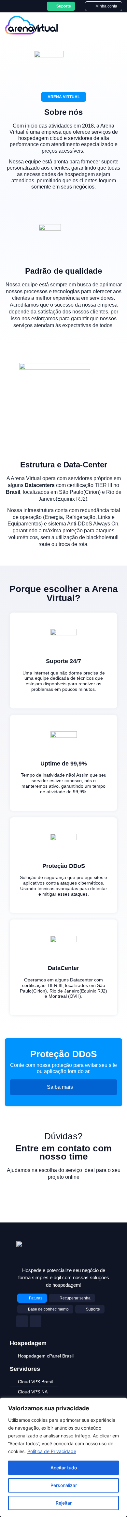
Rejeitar (64, 1503)
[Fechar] (120, 1403)
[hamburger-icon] (113, 25)
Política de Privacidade (51, 1451)
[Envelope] (35, 1321)
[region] (63, 1457)
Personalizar (63, 1485)
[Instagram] (22, 1321)
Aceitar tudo (63, 1467)
